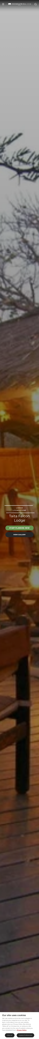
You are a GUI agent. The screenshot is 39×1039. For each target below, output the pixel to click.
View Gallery (19, 534)
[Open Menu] (3, 4)
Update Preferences (25, 1035)
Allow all (9, 1035)
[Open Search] (35, 4)
